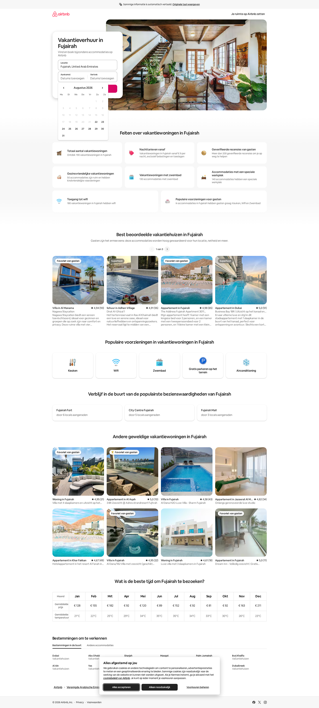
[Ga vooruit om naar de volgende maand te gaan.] (102, 88)
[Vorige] (152, 249)
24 (63, 128)
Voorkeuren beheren (198, 687)
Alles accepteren (121, 687)
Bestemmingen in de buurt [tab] (66, 645)
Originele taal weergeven (186, 4)
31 (63, 135)
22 (96, 121)
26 (76, 128)
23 (102, 121)
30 (102, 128)
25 (69, 128)
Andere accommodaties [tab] (100, 645)
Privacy (80, 702)
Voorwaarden (94, 702)
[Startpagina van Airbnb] (60, 14)
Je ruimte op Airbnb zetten (248, 14)
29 (96, 128)
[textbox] (73, 78)
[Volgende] (167, 249)
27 (83, 128)
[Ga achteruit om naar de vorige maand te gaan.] (64, 88)
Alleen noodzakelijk (159, 687)
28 (89, 128)
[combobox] (88, 67)
